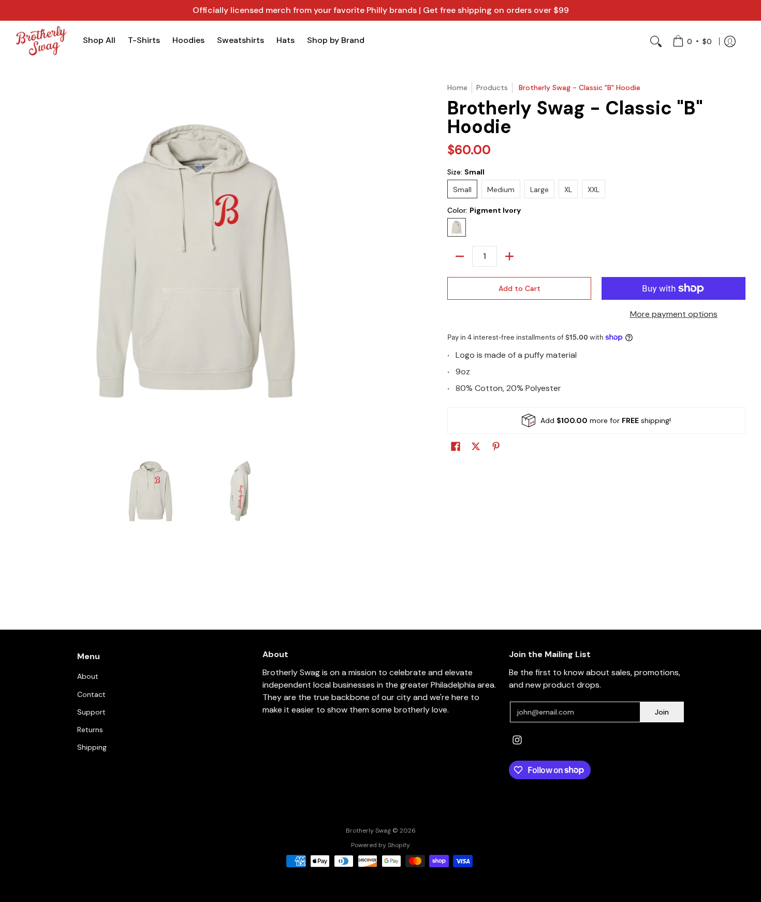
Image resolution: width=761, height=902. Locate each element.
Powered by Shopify (380, 845)
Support (91, 712)
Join (662, 712)
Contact (91, 694)
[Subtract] (459, 256)
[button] (455, 448)
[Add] (509, 256)
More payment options (674, 314)
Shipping (92, 747)
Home (457, 87)
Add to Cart (519, 288)
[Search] (656, 41)
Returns (90, 729)
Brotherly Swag (368, 830)
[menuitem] (692, 41)
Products (492, 87)
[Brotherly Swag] (41, 41)
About (87, 676)
